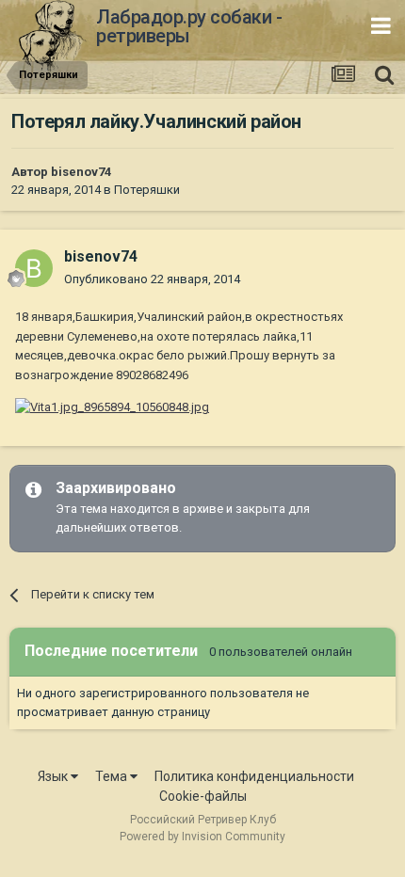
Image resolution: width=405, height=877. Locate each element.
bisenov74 (81, 172)
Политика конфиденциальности (254, 776)
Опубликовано (152, 279)
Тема (112, 776)
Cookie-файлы (203, 796)
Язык (54, 776)
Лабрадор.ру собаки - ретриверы (189, 26)
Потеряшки (147, 190)
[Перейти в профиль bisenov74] (34, 268)
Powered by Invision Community (202, 836)
